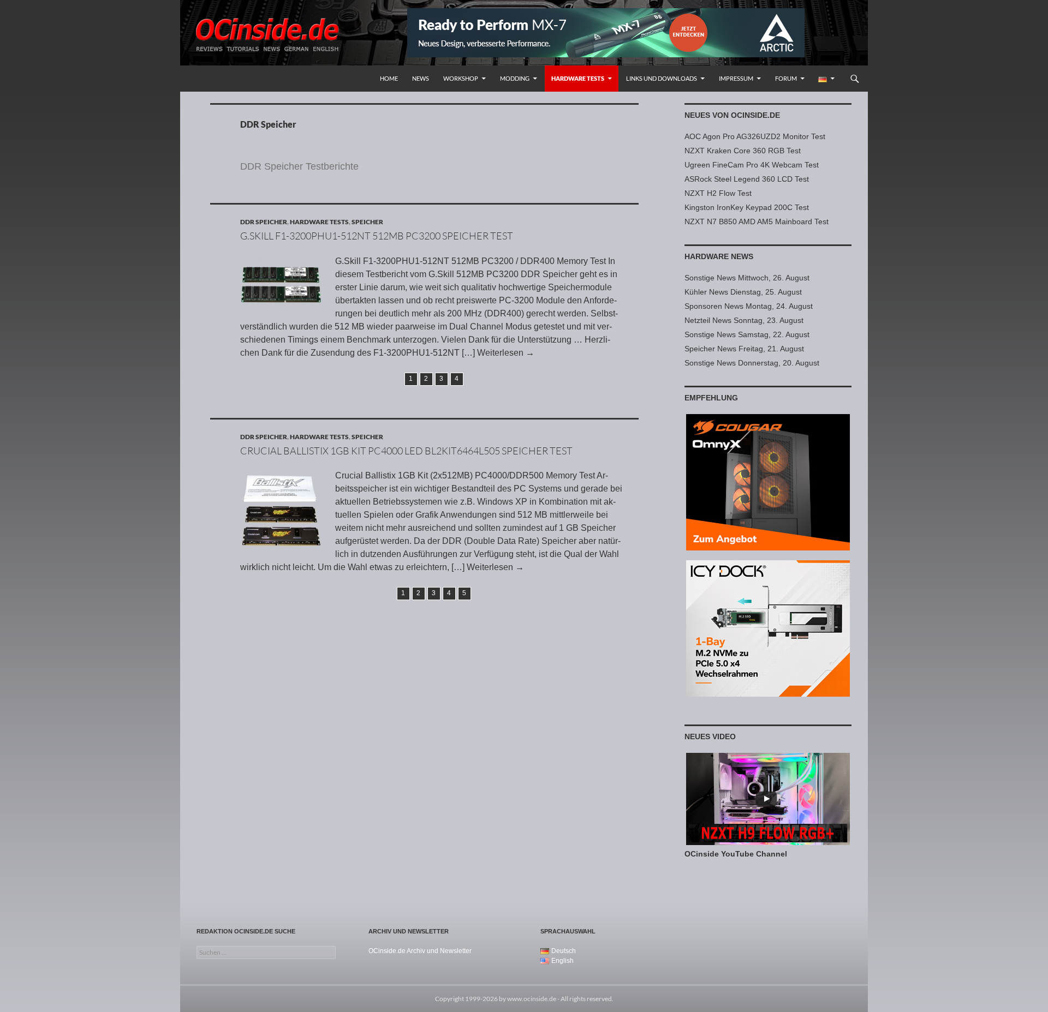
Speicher (367, 222)
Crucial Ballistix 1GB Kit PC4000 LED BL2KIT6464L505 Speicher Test (406, 451)
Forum (786, 78)
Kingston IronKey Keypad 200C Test (746, 207)
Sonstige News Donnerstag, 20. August (751, 362)
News (420, 78)
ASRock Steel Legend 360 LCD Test (746, 179)
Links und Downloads (661, 78)
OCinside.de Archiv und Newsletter (420, 951)
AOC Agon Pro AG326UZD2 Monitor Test (754, 136)
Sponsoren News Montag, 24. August (748, 306)
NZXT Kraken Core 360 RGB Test (742, 150)
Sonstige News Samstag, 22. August (746, 334)
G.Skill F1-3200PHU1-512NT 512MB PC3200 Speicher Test (376, 236)
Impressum (736, 78)
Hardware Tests (577, 78)
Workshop (460, 78)
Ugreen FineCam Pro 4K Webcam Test (751, 164)
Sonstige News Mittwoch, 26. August (746, 277)
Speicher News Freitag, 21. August (744, 348)
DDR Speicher (263, 222)
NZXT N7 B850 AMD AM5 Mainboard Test (756, 221)
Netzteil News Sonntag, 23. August (743, 320)
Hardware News (718, 256)
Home (389, 78)
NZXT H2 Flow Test (718, 193)
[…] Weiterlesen (498, 352)
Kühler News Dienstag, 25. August (743, 292)
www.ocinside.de (531, 999)
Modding (514, 78)
